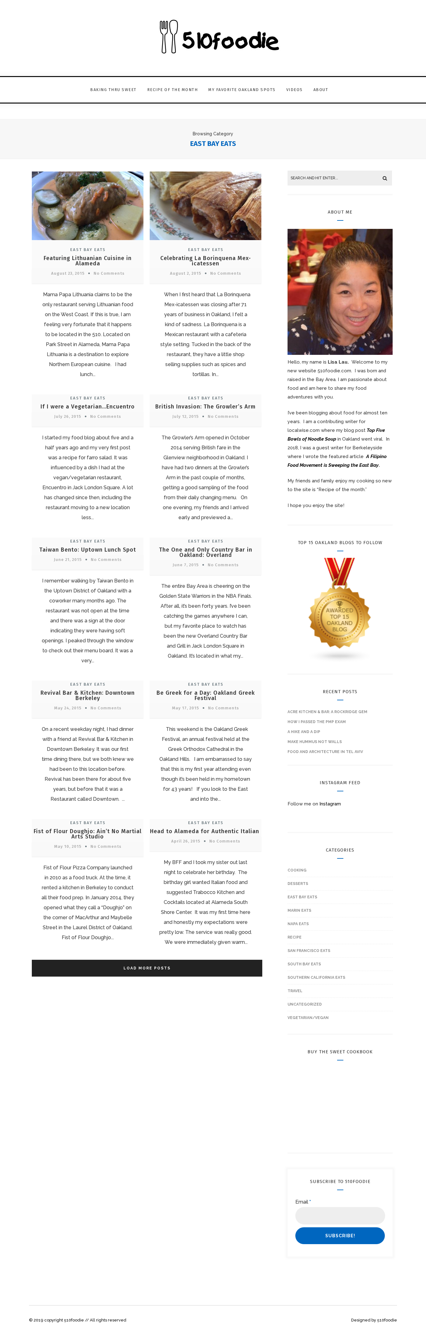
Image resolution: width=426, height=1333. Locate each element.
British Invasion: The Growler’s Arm (205, 406)
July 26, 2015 (67, 416)
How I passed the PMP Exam (317, 722)
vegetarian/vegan (308, 1018)
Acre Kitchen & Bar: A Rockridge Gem (327, 712)
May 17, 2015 (185, 708)
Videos (294, 89)
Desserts (298, 883)
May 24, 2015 (67, 708)
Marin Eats (299, 910)
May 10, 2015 (67, 846)
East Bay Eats (88, 249)
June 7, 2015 (186, 565)
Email (303, 1202)
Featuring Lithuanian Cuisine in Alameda (88, 261)
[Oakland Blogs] (340, 661)
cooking (297, 870)
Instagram (330, 804)
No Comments (109, 273)
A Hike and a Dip (304, 732)
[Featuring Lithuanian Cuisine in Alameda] (87, 241)
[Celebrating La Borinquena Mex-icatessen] (205, 241)
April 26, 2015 (185, 841)
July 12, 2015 (185, 416)
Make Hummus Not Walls (315, 742)
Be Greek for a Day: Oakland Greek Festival (206, 695)
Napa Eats (298, 924)
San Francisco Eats (309, 951)
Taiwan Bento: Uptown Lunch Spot (87, 549)
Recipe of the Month (172, 89)
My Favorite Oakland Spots (242, 89)
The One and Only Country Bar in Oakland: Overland (205, 552)
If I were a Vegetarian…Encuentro (88, 406)
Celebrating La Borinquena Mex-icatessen (205, 261)
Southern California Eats (316, 977)
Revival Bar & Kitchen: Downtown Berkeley (88, 695)
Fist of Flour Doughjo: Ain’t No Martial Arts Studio (88, 834)
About (320, 89)
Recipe (295, 937)
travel (295, 991)
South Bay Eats (304, 964)
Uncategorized (305, 1004)
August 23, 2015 (68, 273)
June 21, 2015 (68, 559)
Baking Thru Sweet (113, 89)
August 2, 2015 (185, 273)
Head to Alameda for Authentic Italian (205, 831)
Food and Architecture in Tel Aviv (325, 752)
